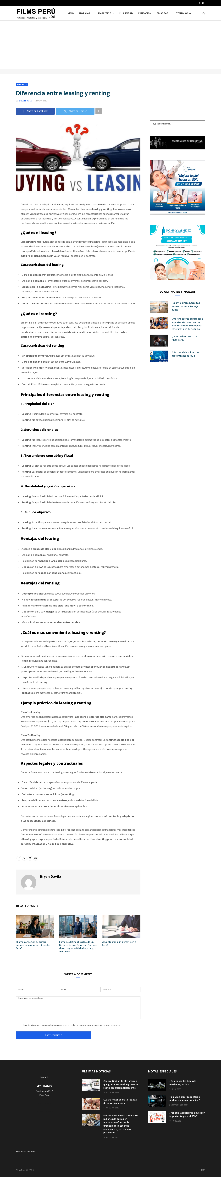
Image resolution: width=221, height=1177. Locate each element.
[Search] (202, 13)
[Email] (7, 238)
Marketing (104, 13)
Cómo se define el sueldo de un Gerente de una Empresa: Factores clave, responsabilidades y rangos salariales (78, 946)
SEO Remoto (44, 1103)
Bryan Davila (25, 101)
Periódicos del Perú (25, 1151)
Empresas (22, 84)
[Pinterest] (7, 230)
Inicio (70, 13)
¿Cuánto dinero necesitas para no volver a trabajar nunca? (185, 306)
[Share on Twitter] (7, 222)
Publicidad (126, 13)
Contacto (44, 1077)
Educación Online (44, 1111)
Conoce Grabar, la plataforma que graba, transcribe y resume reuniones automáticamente (120, 1084)
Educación (144, 13)
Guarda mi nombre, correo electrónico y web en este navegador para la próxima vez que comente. (71, 1025)
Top (202, 1170)
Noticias (84, 13)
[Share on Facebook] (7, 214)
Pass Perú (44, 1095)
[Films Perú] (36, 13)
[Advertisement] (110, 45)
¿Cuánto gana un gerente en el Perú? (119, 943)
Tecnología (183, 13)
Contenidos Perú (44, 1091)
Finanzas (162, 13)
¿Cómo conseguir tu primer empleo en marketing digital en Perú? (33, 945)
